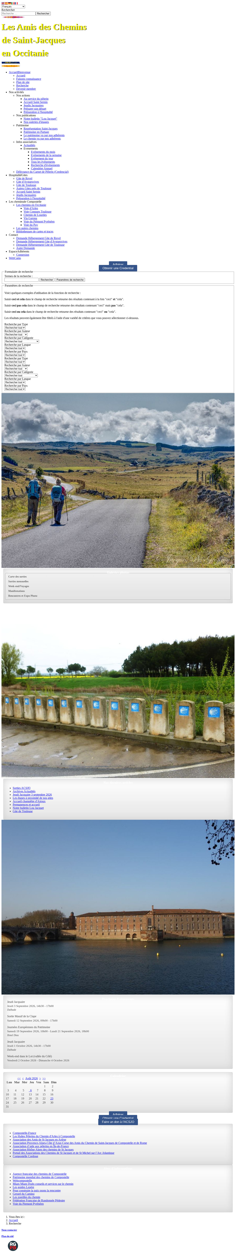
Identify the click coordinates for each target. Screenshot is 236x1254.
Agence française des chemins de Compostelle (40, 1173)
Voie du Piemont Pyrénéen (28, 1203)
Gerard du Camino (23, 1193)
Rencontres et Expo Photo (22, 595)
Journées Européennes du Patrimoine (28, 1027)
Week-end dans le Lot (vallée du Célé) (29, 1056)
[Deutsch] (9, 3)
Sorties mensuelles (18, 581)
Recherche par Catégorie (18, 337)
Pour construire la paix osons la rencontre (37, 1190)
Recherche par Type (16, 324)
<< (19, 1078)
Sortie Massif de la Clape (21, 1016)
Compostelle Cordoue (25, 1156)
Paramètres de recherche (70, 279)
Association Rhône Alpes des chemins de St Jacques (43, 1149)
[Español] (6, 3)
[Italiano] (13, 3)
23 (51, 1098)
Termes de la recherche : (18, 276)
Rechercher (8, 9)
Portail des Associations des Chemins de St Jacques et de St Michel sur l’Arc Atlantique (63, 1152)
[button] (16, 92)
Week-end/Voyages (18, 586)
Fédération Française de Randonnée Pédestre (39, 1200)
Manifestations (16, 591)
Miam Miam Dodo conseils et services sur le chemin (43, 1183)
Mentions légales (126, 1245)
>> (44, 1078)
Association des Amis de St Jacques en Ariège (39, 1139)
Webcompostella (22, 1180)
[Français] (16, 3)
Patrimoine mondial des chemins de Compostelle (41, 1177)
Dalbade (11, 1009)
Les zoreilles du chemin (26, 1197)
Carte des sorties (17, 576)
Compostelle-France (24, 1133)
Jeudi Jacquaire (16, 1001)
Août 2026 (31, 1078)
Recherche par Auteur (17, 331)
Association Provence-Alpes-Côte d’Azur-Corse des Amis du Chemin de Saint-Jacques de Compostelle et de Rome (80, 1142)
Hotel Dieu (13, 1035)
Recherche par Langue (17, 344)
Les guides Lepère (23, 1187)
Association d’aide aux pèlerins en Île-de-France (41, 1146)
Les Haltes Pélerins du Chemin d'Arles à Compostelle (44, 1136)
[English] (3, 3)
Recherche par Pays (15, 351)
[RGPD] (13, 1245)
